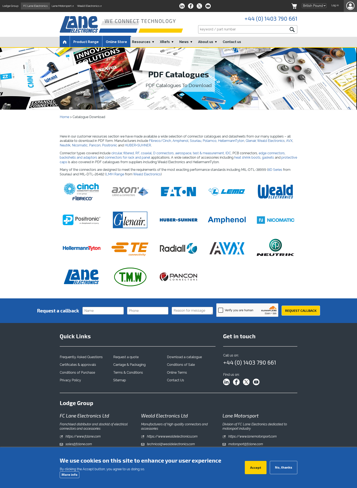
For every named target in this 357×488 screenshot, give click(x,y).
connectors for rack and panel (127, 157)
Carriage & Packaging (129, 365)
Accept (255, 467)
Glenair (251, 141)
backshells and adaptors (78, 157)
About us (205, 42)
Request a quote (126, 357)
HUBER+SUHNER (138, 145)
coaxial (146, 153)
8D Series (275, 170)
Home (64, 117)
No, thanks (283, 467)
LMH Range (115, 174)
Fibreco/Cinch (160, 141)
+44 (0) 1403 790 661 (270, 18)
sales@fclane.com (78, 444)
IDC (228, 153)
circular (116, 153)
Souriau (195, 141)
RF (137, 153)
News (184, 42)
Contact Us (175, 380)
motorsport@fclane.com (245, 444)
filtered (128, 153)
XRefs (165, 42)
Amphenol (180, 141)
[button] (350, 6)
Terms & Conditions (128, 372)
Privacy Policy (70, 380)
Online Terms (177, 372)
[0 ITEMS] (294, 6)
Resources (141, 42)
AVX (289, 141)
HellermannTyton (231, 141)
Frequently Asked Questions (81, 357)
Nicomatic (80, 145)
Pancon (95, 145)
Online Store (116, 42)
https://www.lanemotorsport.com (252, 436)
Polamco (210, 141)
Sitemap (119, 380)
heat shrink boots (247, 157)
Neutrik (65, 145)
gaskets (268, 157)
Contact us (232, 42)
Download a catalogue (184, 357)
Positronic (109, 145)
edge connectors (272, 153)
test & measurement (208, 153)
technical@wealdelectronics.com (170, 444)
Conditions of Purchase (77, 372)
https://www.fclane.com (83, 436)
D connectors (163, 153)
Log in (335, 5)
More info (69, 474)
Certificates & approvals (78, 365)
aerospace (183, 153)
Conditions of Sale (181, 365)
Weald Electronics (271, 141)
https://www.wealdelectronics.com (172, 436)
